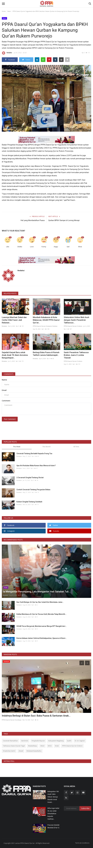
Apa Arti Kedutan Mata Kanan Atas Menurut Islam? (36, 465)
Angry (56, 247)
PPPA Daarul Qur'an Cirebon (72, 746)
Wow (80, 247)
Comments (8, 374)
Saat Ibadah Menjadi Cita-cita (18, 715)
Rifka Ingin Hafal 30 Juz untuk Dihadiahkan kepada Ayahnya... (53, 813)
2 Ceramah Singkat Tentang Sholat (29, 478)
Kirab (57, 746)
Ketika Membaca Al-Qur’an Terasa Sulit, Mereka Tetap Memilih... (41, 614)
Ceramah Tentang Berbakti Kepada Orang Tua (34, 453)
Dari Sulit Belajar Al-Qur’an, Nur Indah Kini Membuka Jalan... (40, 602)
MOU (50, 746)
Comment (6, 400)
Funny (44, 247)
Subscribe (85, 808)
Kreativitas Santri (9, 751)
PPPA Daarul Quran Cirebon (73, 326)
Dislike (19, 247)
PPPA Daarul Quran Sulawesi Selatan (45, 326)
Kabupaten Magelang (56, 741)
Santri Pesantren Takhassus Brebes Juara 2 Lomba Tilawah (76, 355)
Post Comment (10, 419)
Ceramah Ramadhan (10, 741)
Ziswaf (21, 751)
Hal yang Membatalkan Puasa (33, 220)
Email (4, 390)
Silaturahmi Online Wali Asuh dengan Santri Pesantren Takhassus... (76, 320)
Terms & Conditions (82, 843)
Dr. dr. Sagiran (80, 741)
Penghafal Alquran (38, 741)
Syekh (69, 741)
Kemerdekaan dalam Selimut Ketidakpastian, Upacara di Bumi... (41, 638)
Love (32, 247)
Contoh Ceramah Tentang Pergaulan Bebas (33, 490)
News (9, 11)
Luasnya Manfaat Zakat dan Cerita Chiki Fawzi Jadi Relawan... (14, 320)
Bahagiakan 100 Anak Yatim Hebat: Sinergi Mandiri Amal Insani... (53, 797)
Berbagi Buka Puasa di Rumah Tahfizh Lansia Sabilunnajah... (46, 353)
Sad (68, 247)
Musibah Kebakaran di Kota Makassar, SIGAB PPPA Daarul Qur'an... (46, 320)
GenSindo (24, 741)
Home (4, 11)
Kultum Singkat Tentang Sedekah (29, 502)
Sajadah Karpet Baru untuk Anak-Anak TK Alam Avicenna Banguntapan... (15, 355)
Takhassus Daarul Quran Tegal (14, 746)
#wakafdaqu (32, 746)
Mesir (42, 746)
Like (7, 247)
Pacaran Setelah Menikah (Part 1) (53, 826)
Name (4, 380)
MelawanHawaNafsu (34, 751)
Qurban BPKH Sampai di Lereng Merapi (64, 220)
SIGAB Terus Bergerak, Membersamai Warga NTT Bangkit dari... (41, 626)
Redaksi (9, 53)
